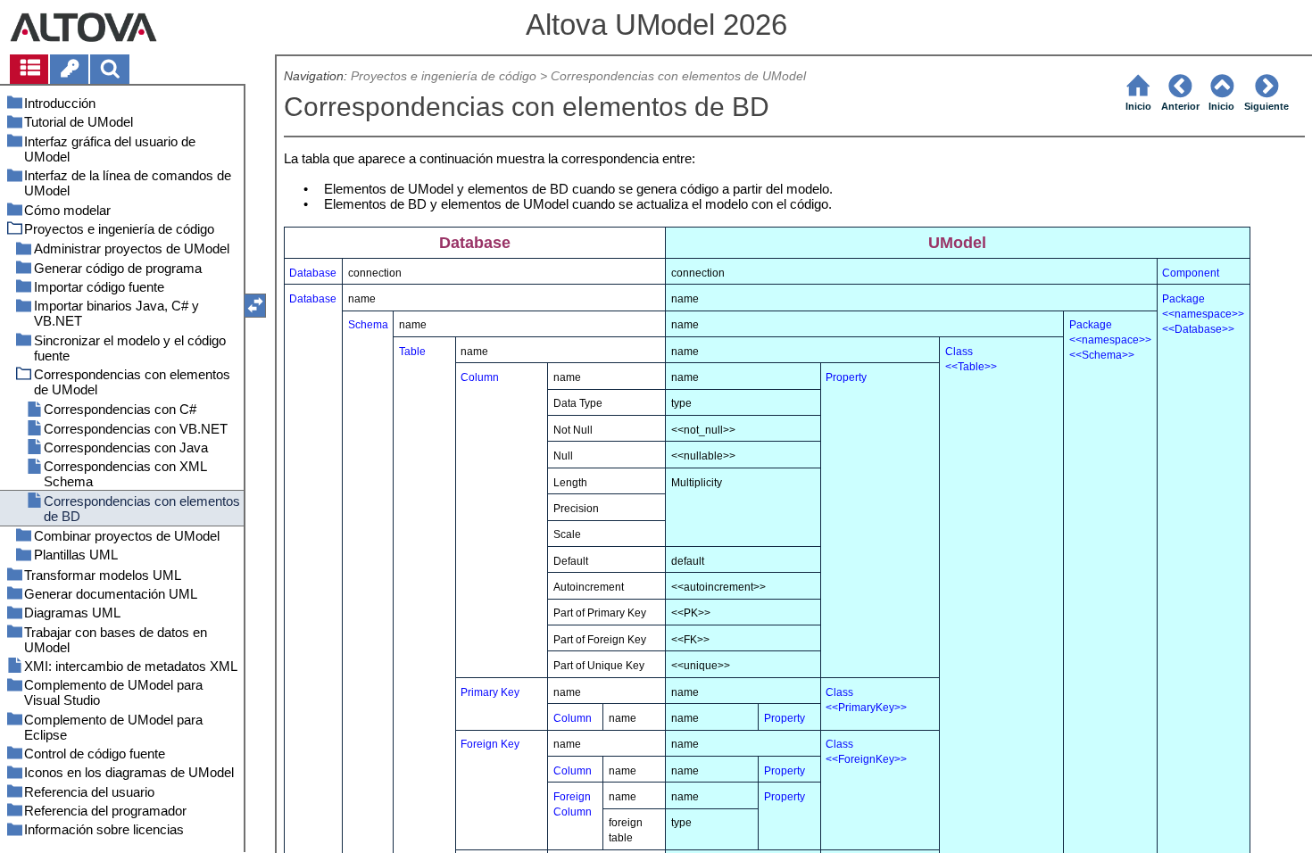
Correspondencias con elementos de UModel (678, 76)
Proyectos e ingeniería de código (443, 76)
